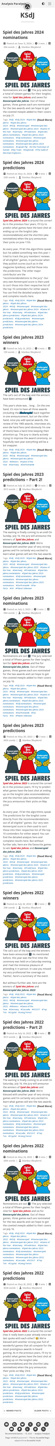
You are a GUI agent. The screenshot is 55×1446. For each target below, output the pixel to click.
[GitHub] (14, 1424)
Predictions (31, 131)
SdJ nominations (24, 137)
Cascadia (26, 1009)
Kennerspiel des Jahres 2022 (25, 1115)
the (11, 224)
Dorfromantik (28, 464)
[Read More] (44, 119)
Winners (14, 461)
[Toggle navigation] (49, 3)
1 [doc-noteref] (18, 259)
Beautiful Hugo (43, 1437)
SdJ (12, 119)
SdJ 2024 (21, 119)
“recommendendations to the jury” (23, 278)
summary (27, 976)
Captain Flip (22, 146)
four (26, 224)
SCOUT (36, 1009)
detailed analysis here (34, 292)
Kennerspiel (23, 125)
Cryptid (13, 1012)
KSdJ (13, 125)
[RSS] (43, 1429)
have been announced (15, 398)
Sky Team (17, 149)
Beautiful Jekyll (33, 1440)
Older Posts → (42, 1410)
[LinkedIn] (38, 1424)
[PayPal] (19, 1429)
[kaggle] (27, 1429)
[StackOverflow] (46, 1424)
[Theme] (43, 3)
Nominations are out (15, 90)
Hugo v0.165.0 (11, 1437)
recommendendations (36, 819)
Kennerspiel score (24, 281)
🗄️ (29, 90)
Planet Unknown (24, 588)
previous (19, 224)
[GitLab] (22, 1424)
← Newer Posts (12, 1410)
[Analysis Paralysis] (27, 6)
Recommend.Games (14, 1433)
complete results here (20, 296)
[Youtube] (12, 1429)
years (33, 224)
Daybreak (29, 149)
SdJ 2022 (21, 994)
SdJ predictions (23, 318)
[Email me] (6, 1424)
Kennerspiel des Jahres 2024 (25, 128)
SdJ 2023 (21, 449)
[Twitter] (30, 1424)
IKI (12, 588)
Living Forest (26, 1012)
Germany (18, 131)
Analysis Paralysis (14, 4)
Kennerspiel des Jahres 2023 (25, 567)
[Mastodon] (35, 1429)
